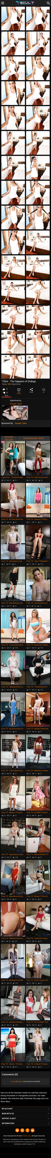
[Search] (48, 3)
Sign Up (20, 1081)
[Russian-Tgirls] (15, 413)
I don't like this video (4, 393)
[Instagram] (22, 1130)
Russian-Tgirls (16, 404)
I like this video (4, 389)
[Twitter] (17, 1130)
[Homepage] (25, 3)
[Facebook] (27, 1130)
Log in (13, 1081)
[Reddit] (33, 1130)
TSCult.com (26, 1136)
